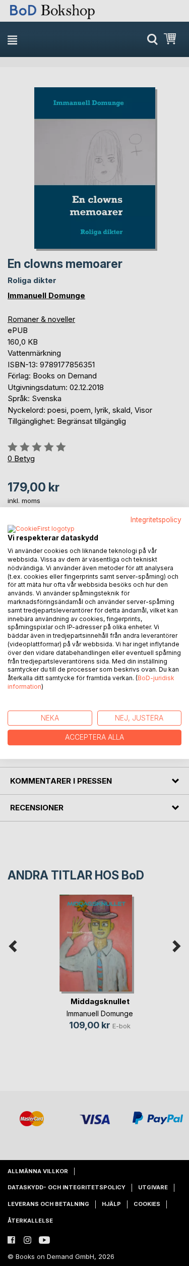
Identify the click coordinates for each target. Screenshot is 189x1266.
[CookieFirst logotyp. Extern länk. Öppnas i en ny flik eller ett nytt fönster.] (41, 529)
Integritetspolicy (156, 520)
